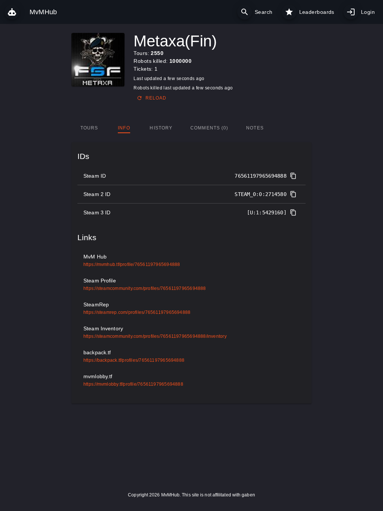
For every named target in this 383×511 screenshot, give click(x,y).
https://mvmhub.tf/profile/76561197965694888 (131, 264)
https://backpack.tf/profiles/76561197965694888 (133, 360)
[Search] (244, 11)
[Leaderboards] (289, 11)
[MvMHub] (11, 11)
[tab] (89, 128)
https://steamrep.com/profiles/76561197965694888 (136, 312)
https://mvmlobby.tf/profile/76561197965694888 (133, 384)
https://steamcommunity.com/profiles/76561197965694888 (144, 288)
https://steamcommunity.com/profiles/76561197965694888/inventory (155, 336)
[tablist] (191, 128)
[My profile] (350, 11)
